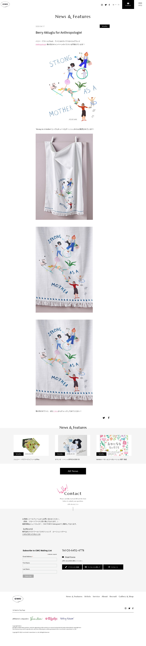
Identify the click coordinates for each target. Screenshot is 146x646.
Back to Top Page (20, 610)
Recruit (113, 596)
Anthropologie (41, 44)
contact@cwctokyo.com (31, 534)
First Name (26, 563)
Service (96, 596)
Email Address (28, 556)
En (118, 4)
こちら (55, 411)
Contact (128, 5)
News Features (74, 596)
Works (104, 26)
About (105, 596)
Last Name (26, 569)
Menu (140, 5)
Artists (87, 596)
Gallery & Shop (126, 596)
